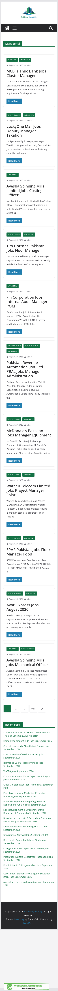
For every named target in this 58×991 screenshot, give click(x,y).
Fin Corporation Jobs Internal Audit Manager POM (26, 302)
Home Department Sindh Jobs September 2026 (27, 740)
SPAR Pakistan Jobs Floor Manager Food (28, 552)
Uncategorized (27, 649)
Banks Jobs (12, 60)
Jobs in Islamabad (32, 346)
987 (33, 708)
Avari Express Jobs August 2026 (22, 607)
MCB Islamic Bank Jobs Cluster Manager (26, 73)
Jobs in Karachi (14, 115)
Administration (14, 346)
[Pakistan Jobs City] (7, 28)
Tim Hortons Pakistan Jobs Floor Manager (25, 248)
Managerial (25, 60)
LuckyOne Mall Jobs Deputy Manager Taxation (23, 131)
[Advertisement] (29, 959)
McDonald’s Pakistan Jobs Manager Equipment (28, 433)
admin (29, 65)
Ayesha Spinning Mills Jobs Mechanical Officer (27, 662)
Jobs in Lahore (14, 419)
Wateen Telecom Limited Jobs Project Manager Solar (28, 490)
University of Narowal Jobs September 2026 (25, 834)
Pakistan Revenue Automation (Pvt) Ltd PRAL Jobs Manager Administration (24, 369)
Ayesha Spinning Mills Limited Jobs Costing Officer (25, 190)
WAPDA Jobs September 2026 (18, 771)
